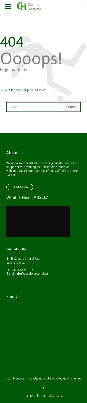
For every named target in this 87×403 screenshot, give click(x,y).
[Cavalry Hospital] (48, 6)
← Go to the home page (15, 90)
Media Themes (72, 378)
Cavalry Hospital (39, 378)
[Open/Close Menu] (8, 6)
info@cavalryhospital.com (33, 273)
